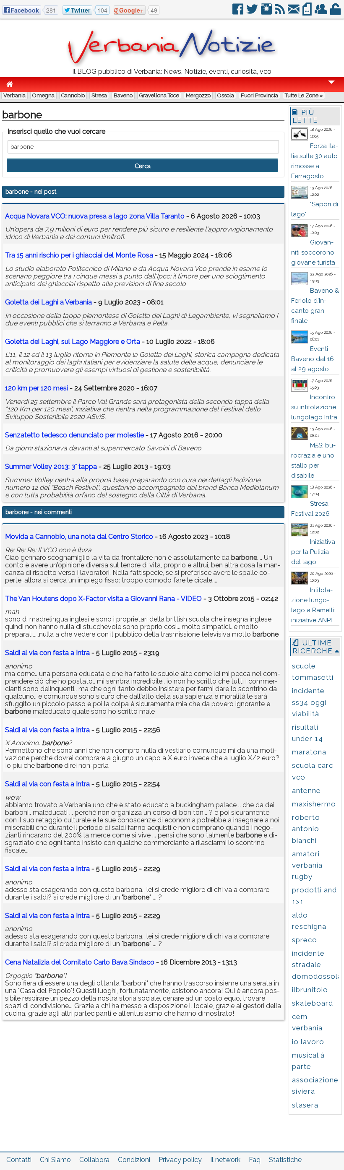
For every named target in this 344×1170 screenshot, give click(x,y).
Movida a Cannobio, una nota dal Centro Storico (79, 537)
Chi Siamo (55, 1160)
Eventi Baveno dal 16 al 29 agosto (312, 359)
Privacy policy (180, 1160)
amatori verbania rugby (307, 865)
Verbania (14, 95)
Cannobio (73, 95)
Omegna (43, 95)
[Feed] (280, 12)
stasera (305, 1105)
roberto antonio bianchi (306, 828)
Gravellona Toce (159, 95)
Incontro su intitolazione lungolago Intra (314, 407)
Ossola (225, 95)
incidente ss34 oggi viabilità (309, 702)
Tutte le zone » (304, 95)
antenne (306, 790)
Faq (255, 1160)
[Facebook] (238, 12)
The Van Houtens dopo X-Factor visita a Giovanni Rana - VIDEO (103, 599)
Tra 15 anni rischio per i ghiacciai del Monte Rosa (79, 255)
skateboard (312, 1003)
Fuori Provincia (259, 95)
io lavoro (308, 1041)
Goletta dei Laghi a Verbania (48, 302)
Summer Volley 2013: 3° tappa (51, 467)
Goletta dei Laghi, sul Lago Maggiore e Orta (72, 342)
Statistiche (285, 1160)
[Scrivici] (294, 12)
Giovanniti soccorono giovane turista (313, 252)
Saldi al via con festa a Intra (47, 653)
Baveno (123, 95)
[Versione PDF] (307, 12)
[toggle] (331, 88)
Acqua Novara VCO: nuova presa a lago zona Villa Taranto (95, 216)
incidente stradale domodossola (317, 964)
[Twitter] (252, 12)
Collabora (94, 1160)
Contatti (18, 1160)
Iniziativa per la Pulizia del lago (313, 552)
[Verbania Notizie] (172, 65)
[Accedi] (336, 12)
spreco (304, 940)
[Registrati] (321, 12)
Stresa (99, 95)
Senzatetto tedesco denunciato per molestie (74, 435)
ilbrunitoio (310, 989)
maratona (309, 752)
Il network (225, 1160)
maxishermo (314, 804)
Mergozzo (198, 95)
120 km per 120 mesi (36, 388)
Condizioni (134, 1160)
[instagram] (267, 12)
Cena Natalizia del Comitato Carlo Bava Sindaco (79, 962)
